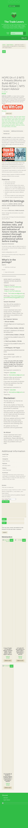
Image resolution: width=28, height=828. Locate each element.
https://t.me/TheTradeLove (12, 291)
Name (4, 519)
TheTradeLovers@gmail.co (15, 293)
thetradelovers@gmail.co (16, 375)
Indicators (5, 797)
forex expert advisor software (16, 123)
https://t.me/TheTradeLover (12, 287)
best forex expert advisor (16, 118)
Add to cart (8, 113)
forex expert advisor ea (11, 122)
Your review (5, 501)
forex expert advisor (9, 121)
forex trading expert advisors (8, 125)
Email (4, 522)
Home (4, 44)
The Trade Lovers (14, 21)
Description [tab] (6, 131)
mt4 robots (13, 126)
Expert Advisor (10, 44)
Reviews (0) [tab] (6, 133)
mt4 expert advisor (6, 126)
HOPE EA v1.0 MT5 (20, 125)
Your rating (5, 499)
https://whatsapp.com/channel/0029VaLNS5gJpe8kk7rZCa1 (14, 296)
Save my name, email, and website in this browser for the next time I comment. (12, 528)
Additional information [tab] (17, 131)
